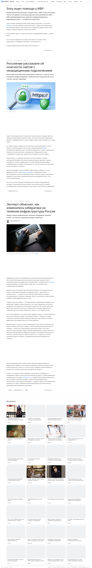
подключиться (27, 377)
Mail (2, 567)
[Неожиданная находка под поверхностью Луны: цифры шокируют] (56, 454)
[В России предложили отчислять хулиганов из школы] (16, 555)
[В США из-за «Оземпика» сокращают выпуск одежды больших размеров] (36, 414)
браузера (44, 148)
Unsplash (36, 253)
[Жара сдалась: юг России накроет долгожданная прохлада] (36, 434)
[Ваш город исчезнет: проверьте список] (16, 494)
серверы (9, 25)
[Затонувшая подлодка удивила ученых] (16, 434)
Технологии (27, 201)
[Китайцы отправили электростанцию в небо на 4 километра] (76, 535)
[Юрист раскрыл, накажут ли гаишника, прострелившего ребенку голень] (56, 515)
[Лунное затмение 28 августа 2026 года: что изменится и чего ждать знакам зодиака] (36, 535)
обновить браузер (27, 172)
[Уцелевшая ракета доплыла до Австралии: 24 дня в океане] (56, 414)
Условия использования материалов (58, 567)
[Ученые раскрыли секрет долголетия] (36, 454)
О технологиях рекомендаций (71, 567)
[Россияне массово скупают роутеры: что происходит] (36, 515)
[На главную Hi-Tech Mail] (6, 1)
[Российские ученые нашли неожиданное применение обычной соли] (56, 535)
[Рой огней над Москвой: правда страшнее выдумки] (16, 454)
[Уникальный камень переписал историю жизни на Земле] (16, 474)
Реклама (10, 567)
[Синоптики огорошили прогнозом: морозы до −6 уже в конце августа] (16, 414)
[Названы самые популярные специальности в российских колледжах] (56, 434)
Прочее (20, 5)
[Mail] (2, 1)
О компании (6, 567)
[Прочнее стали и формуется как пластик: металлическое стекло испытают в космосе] (56, 555)
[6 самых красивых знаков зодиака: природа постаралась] (36, 474)
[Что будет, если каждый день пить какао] (76, 515)
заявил (52, 282)
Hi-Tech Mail (21, 201)
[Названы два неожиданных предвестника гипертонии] (76, 494)
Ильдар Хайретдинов (15, 220)
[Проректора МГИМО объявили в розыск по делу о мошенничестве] (56, 474)
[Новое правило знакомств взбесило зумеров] (16, 535)
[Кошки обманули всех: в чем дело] (56, 494)
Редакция (49, 567)
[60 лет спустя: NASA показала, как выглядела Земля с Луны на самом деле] (16, 515)
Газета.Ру (20, 60)
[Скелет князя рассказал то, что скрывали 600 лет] (76, 434)
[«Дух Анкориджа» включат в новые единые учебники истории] (36, 555)
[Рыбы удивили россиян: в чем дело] (36, 494)
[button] (31, 96)
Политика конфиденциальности (84, 567)
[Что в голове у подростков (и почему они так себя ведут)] (76, 414)
